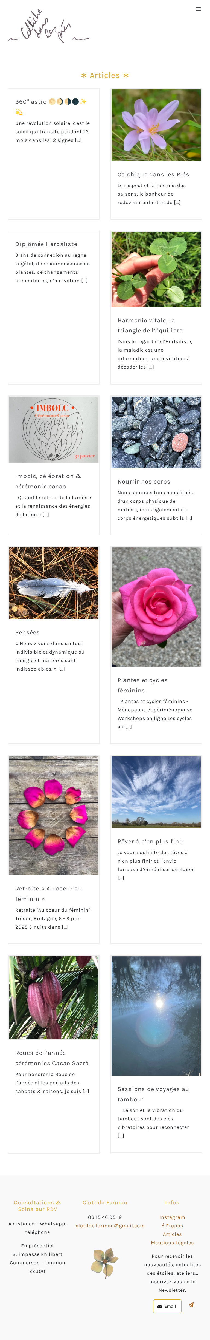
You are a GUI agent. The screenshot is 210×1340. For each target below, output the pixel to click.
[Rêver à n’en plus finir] (156, 792)
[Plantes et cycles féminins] (156, 606)
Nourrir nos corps (144, 481)
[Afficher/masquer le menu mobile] (199, 9)
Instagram (172, 1217)
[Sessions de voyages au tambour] (156, 1015)
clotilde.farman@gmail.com (110, 1226)
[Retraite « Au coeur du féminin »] (53, 815)
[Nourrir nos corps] (156, 432)
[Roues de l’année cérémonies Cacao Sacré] (53, 997)
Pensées (27, 632)
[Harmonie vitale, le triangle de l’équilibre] (156, 269)
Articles (172, 1234)
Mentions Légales (172, 1243)
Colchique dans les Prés (154, 174)
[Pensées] (53, 583)
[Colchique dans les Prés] (156, 125)
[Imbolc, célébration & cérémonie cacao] (53, 430)
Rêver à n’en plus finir (151, 841)
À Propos (172, 1226)
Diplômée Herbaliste (46, 244)
